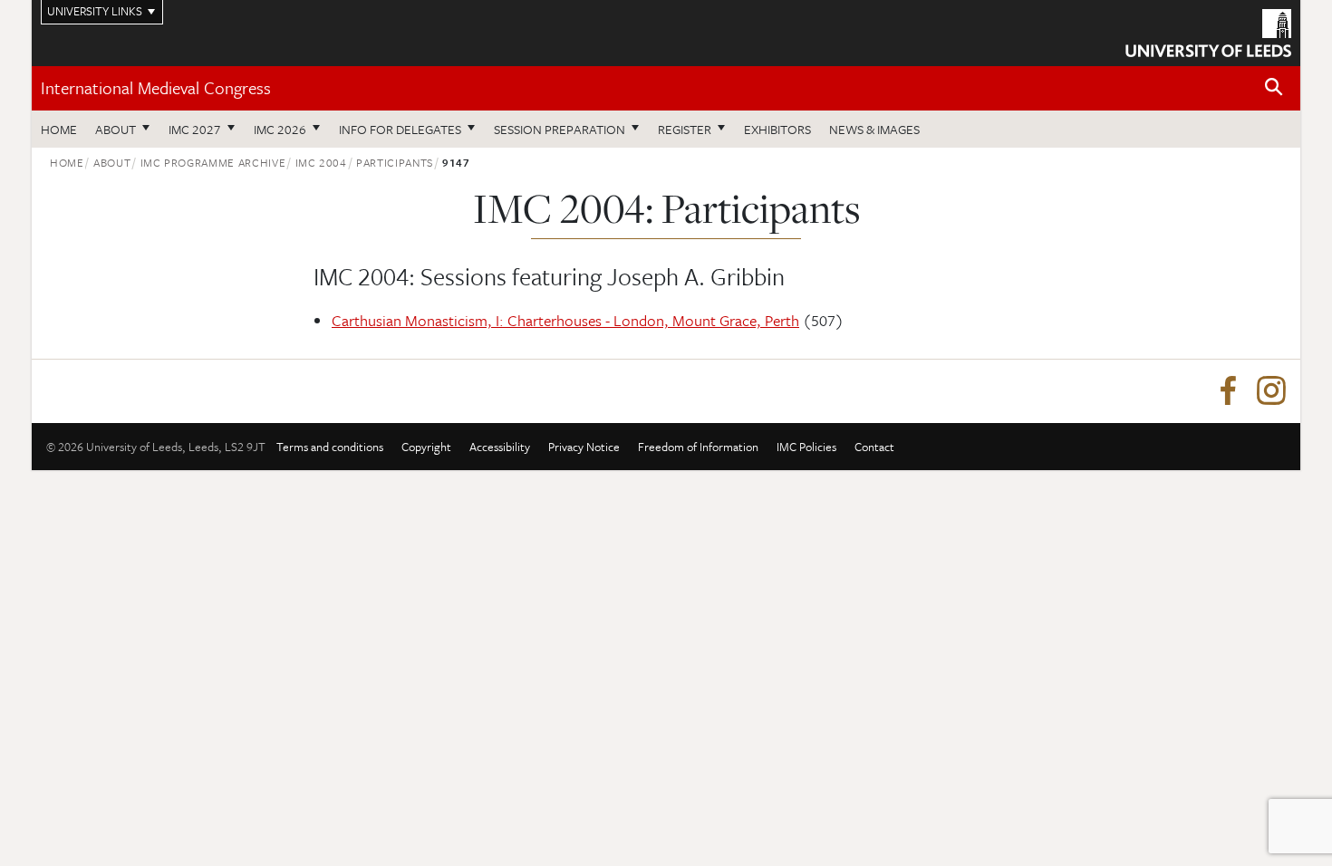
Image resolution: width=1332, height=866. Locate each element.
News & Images (874, 129)
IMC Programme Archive (213, 162)
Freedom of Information (698, 447)
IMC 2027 (195, 129)
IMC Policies (806, 447)
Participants (394, 162)
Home (59, 129)
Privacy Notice (584, 447)
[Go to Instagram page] (1271, 391)
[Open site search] (1274, 87)
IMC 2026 (280, 129)
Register (684, 129)
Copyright (426, 447)
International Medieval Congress (156, 87)
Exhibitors (777, 129)
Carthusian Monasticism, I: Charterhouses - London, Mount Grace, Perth (565, 320)
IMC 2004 (321, 162)
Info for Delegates (400, 129)
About (115, 129)
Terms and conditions (329, 447)
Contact (874, 447)
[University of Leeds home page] (1208, 31)
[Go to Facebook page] (1227, 391)
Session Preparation (559, 129)
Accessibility (499, 447)
